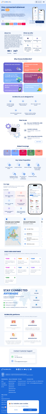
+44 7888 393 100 (39, 381)
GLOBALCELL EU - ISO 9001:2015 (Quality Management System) (16, 374)
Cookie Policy (24, 406)
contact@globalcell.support (36, 383)
